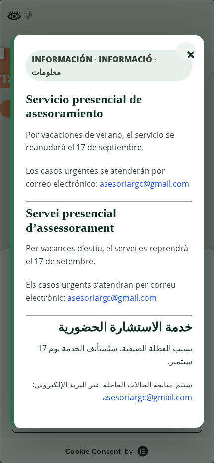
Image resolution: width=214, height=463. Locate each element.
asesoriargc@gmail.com (144, 183)
